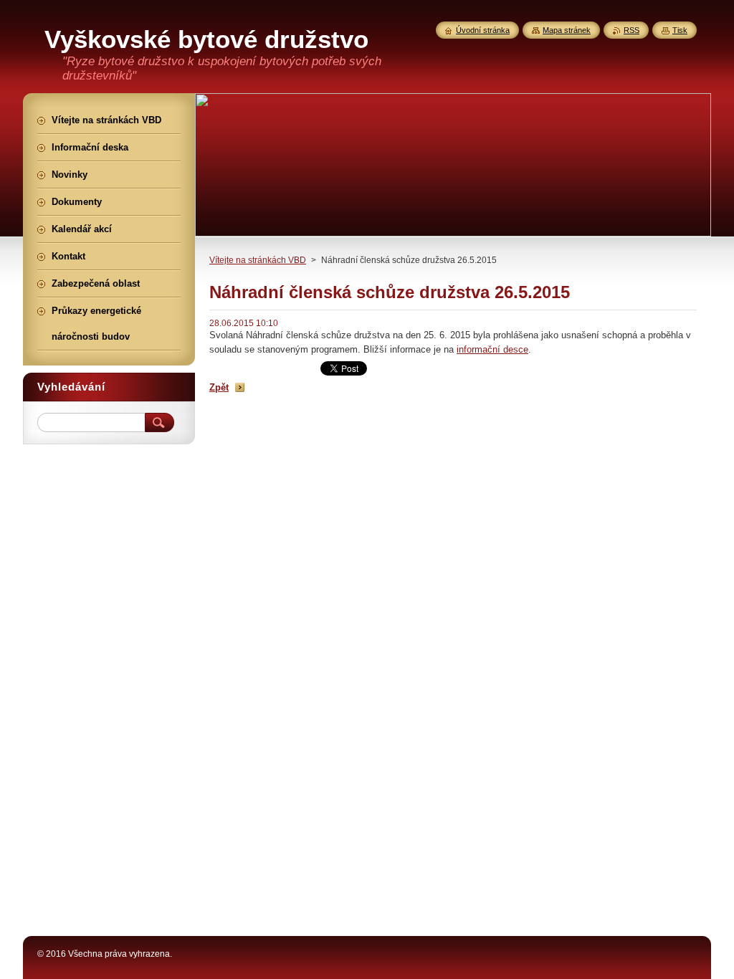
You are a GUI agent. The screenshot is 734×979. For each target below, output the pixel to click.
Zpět (219, 387)
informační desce (492, 349)
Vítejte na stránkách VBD (257, 260)
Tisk (679, 30)
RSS (631, 30)
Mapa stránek (567, 30)
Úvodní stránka (483, 30)
